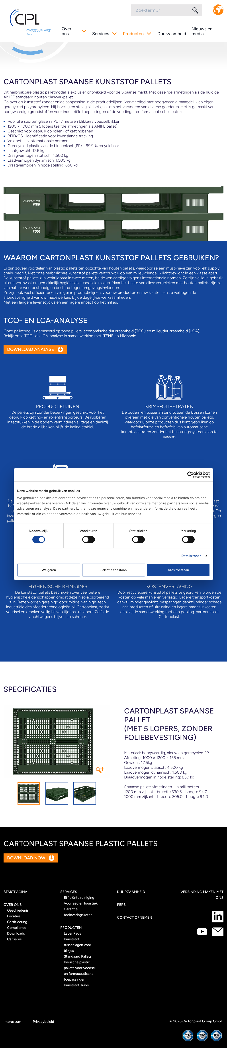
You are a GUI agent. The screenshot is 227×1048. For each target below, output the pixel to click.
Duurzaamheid (171, 33)
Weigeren (49, 570)
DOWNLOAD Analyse (30, 349)
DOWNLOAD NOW (26, 858)
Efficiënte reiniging (79, 897)
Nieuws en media (202, 31)
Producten (133, 33)
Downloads (16, 933)
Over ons (66, 31)
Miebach (127, 335)
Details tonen (191, 556)
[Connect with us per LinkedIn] (217, 916)
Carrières (14, 939)
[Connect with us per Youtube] (202, 931)
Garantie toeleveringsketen (78, 912)
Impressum (12, 1021)
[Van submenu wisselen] (84, 31)
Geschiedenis (18, 910)
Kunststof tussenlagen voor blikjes (77, 945)
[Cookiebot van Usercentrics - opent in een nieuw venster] (190, 474)
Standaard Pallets (78, 956)
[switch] (88, 539)
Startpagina (15, 892)
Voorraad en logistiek (81, 903)
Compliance (16, 928)
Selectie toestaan (113, 570)
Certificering (17, 922)
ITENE (108, 335)
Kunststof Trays (76, 985)
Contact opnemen (134, 917)
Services (100, 33)
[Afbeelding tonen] (29, 793)
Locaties (14, 916)
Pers (121, 905)
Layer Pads (72, 933)
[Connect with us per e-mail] (217, 931)
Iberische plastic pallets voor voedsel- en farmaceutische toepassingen (80, 970)
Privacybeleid (43, 1021)
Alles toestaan (178, 570)
